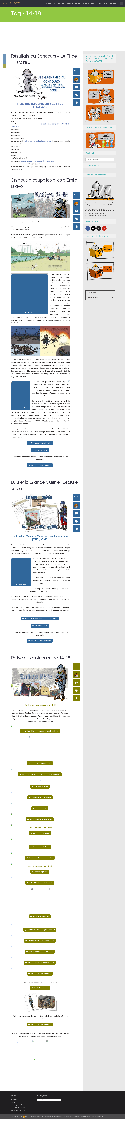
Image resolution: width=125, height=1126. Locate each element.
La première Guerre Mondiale (41, 883)
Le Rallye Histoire (41, 988)
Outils (77, 3)
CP (46, 3)
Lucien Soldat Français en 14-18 (41, 941)
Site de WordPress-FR (18, 1110)
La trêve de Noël (41, 786)
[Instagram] (93, 228)
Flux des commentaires (18, 1107)
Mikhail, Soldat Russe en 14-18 (41, 952)
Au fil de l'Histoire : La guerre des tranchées (41, 731)
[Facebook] (87, 228)
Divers (115, 3)
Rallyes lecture (105, 3)
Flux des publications (17, 1105)
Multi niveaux (67, 3)
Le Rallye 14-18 (41, 450)
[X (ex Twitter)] (98, 228)
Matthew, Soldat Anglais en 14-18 (41, 930)
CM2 (58, 3)
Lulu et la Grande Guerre (41, 797)
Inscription (14, 1099)
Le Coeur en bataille (41, 833)
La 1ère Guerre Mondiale (41, 465)
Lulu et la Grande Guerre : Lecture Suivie (41, 618)
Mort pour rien (41, 808)
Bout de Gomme (11, 3)
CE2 (54, 3)
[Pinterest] (104, 228)
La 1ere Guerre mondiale (41, 973)
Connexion (14, 1102)
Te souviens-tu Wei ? (41, 847)
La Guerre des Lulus (41, 916)
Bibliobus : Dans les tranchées (41, 858)
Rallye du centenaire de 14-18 (40, 657)
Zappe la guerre (41, 872)
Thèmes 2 (93, 3)
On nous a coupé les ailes (41, 443)
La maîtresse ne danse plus (41, 819)
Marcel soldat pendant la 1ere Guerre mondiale (41, 774)
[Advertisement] (62, 36)
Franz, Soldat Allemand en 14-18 (41, 963)
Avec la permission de (40, 827)
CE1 (49, 3)
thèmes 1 (85, 3)
